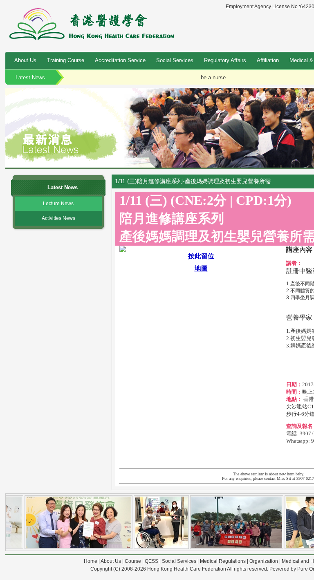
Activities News (58, 218)
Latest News (30, 77)
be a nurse (213, 77)
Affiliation (268, 60)
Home (90, 561)
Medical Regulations (223, 561)
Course (133, 561)
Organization (263, 561)
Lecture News (58, 203)
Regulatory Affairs (225, 60)
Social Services (174, 60)
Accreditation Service (120, 60)
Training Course (65, 60)
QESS (151, 561)
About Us (25, 60)
